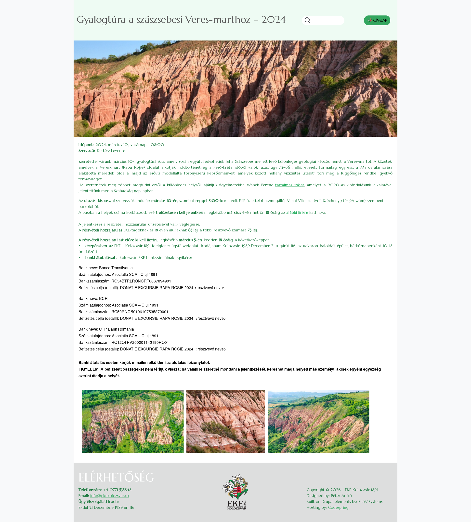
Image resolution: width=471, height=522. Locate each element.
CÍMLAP (380, 20)
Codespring (338, 507)
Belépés (387, 473)
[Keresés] (306, 20)
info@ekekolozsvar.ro (109, 495)
